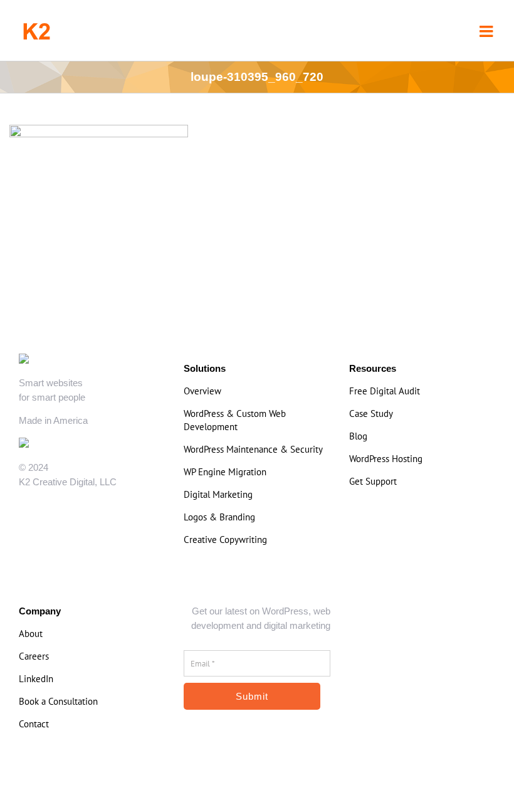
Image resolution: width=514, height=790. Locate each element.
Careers (34, 656)
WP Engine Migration (225, 472)
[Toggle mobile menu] (487, 31)
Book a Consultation (58, 701)
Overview (202, 391)
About (31, 634)
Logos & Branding (219, 517)
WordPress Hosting (385, 459)
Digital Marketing (218, 494)
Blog (358, 436)
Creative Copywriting (225, 539)
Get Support (373, 481)
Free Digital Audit (384, 391)
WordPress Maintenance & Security (253, 449)
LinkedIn (36, 679)
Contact (34, 724)
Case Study (371, 413)
